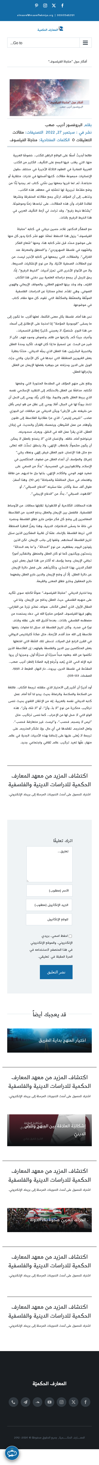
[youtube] (49, 1402)
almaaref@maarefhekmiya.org (35, 15)
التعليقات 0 (82, 140)
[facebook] (85, 1402)
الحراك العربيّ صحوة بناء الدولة (58, 1220)
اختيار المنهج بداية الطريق (62, 1040)
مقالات (18, 132)
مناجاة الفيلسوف (23, 140)
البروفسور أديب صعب (63, 125)
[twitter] (73, 1402)
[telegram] (25, 1402)
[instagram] (61, 1402)
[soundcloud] (37, 1402)
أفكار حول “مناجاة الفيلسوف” (67, 61)
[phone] (13, 1402)
